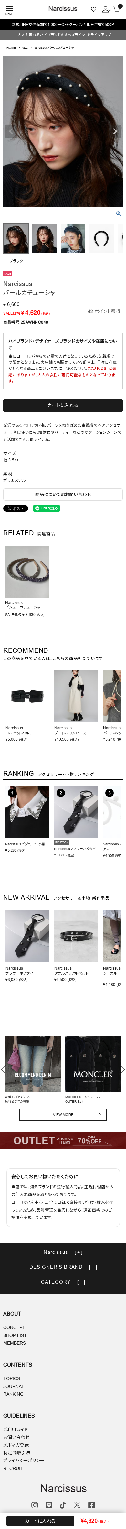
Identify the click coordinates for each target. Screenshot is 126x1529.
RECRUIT (13, 1468)
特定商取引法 (16, 1452)
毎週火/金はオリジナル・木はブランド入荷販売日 (63, 24)
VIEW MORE (63, 1114)
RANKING (13, 1394)
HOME (11, 48)
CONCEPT (14, 1327)
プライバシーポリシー (24, 1460)
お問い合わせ (16, 1437)
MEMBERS (14, 1343)
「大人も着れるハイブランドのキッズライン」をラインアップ (63, 34)
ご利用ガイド (15, 1429)
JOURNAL (13, 1386)
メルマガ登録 (16, 1445)
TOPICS (11, 1378)
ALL (25, 48)
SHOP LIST (15, 1335)
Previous (11, 131)
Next (115, 131)
